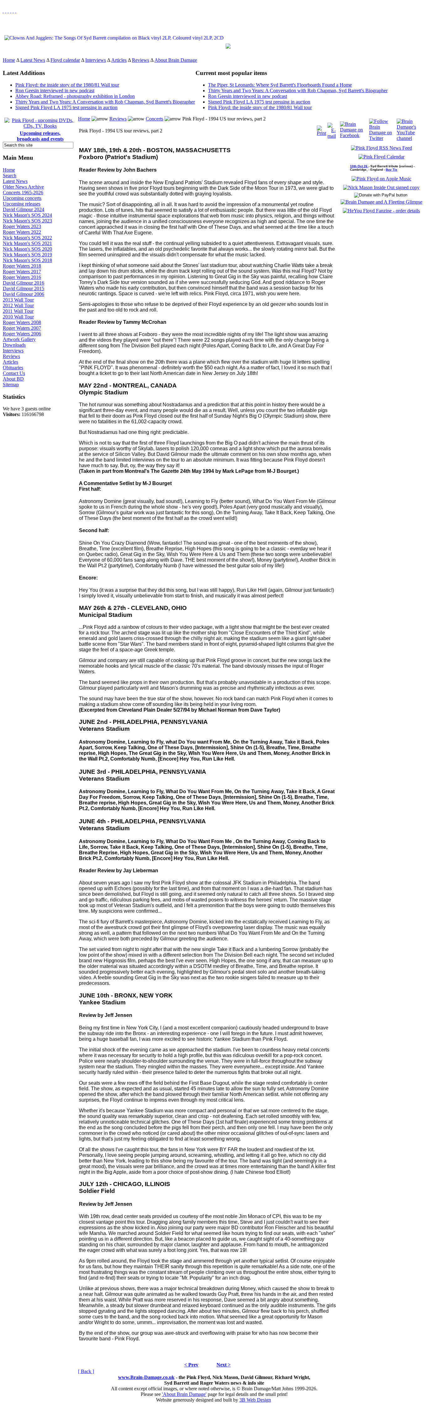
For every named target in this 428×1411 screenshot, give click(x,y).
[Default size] (13, 10)
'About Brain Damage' (184, 1394)
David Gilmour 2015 (23, 288)
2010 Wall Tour (18, 316)
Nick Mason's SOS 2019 (27, 254)
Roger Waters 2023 (22, 226)
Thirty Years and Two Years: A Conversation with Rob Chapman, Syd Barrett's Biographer (105, 101)
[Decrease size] (15, 10)
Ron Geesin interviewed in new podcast (54, 90)
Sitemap (11, 384)
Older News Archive (23, 187)
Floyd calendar (65, 60)
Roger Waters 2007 (22, 328)
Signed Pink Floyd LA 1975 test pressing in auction (66, 107)
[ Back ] (86, 1371)
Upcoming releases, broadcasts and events (40, 136)
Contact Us (14, 373)
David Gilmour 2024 (23, 209)
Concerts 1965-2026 (23, 192)
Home (9, 60)
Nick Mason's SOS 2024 (27, 215)
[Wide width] (5, 10)
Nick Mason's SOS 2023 (27, 220)
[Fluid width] (3, 10)
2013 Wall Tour (18, 299)
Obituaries (13, 367)
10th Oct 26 (359, 166)
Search (9, 175)
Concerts (154, 118)
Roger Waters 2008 (22, 322)
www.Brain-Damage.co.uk (146, 1377)
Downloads (14, 345)
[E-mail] (331, 129)
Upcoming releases (21, 203)
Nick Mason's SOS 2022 (27, 237)
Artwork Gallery (19, 339)
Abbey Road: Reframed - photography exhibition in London (75, 96)
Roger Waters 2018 (22, 266)
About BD (13, 379)
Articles (119, 60)
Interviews (95, 60)
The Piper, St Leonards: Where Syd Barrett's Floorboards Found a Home (280, 85)
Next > (224, 1364)
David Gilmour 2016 (23, 283)
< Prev (191, 1364)
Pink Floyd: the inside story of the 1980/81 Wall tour (67, 85)
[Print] (321, 129)
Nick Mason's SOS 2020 (27, 249)
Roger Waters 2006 (22, 333)
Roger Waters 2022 (22, 232)
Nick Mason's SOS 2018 (27, 260)
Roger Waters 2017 (22, 271)
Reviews (140, 60)
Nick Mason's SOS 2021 (27, 243)
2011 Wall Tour (18, 311)
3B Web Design (255, 1400)
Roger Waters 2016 (22, 277)
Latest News (32, 60)
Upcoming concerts (22, 198)
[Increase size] (10, 10)
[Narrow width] (8, 10)
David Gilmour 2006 (23, 294)
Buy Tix (391, 169)
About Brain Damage (175, 60)
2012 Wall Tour (18, 305)
